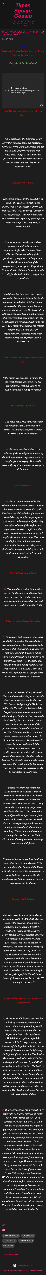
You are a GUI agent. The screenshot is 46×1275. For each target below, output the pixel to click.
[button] (42, 33)
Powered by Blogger (24, 1265)
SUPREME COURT (26, 1241)
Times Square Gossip (23, 10)
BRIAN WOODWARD (11, 1236)
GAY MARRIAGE (9, 1241)
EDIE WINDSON (28, 1236)
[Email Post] (3, 1231)
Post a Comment (11, 1254)
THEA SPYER (8, 1246)
